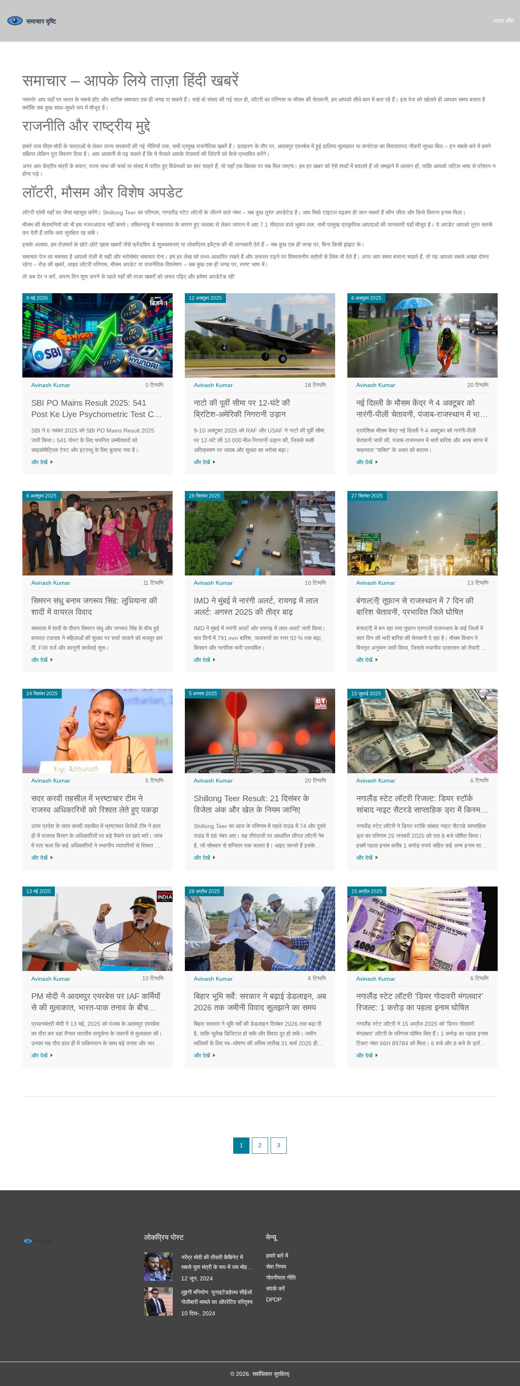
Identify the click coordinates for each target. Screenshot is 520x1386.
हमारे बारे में (277, 1255)
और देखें (40, 462)
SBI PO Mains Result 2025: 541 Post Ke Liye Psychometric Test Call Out (96, 414)
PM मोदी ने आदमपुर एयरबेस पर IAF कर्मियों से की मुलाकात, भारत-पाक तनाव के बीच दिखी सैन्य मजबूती (95, 1007)
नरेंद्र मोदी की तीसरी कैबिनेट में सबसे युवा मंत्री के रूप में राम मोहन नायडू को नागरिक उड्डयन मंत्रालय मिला (217, 1263)
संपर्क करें (275, 1288)
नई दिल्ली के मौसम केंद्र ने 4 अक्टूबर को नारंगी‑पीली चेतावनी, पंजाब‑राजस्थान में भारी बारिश (420, 414)
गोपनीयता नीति (281, 1277)
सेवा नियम (276, 1266)
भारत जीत (504, 20)
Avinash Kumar (50, 385)
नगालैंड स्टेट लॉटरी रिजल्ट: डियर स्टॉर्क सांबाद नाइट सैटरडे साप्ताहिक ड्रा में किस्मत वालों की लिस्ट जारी (420, 810)
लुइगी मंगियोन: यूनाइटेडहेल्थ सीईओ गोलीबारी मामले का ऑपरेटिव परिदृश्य (217, 1297)
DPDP (274, 1299)
